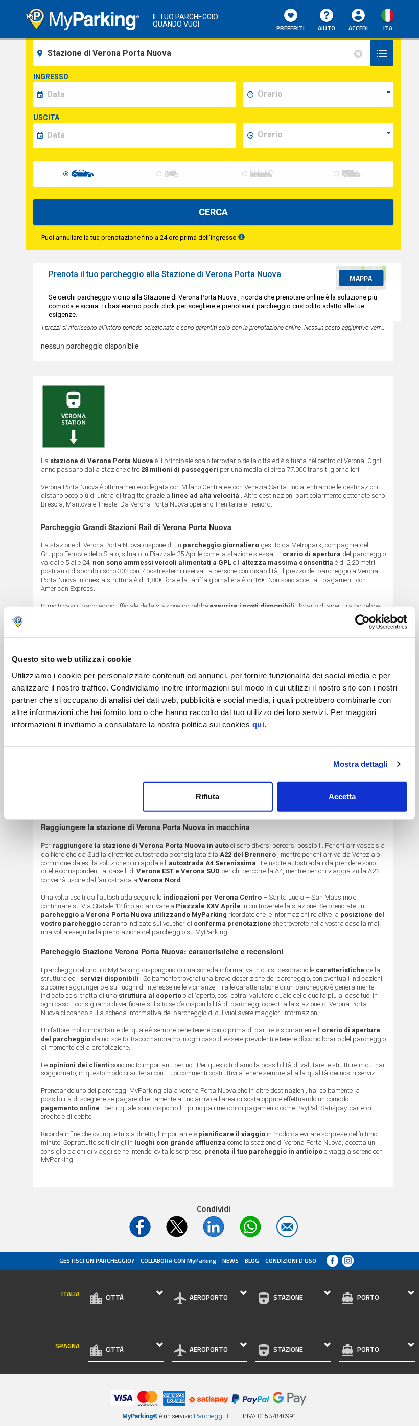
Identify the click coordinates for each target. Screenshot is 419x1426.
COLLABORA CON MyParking (178, 1261)
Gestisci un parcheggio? (96, 1261)
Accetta (342, 796)
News (230, 1261)
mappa (361, 277)
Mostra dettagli (360, 764)
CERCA (213, 211)
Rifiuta (207, 796)
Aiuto (326, 28)
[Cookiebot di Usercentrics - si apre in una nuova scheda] (362, 622)
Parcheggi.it (211, 1416)
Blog (252, 1261)
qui (258, 724)
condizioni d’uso (290, 1261)
